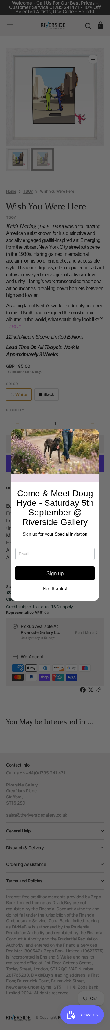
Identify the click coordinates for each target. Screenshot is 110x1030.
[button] (18, 436)
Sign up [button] (55, 573)
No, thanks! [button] (55, 588)
